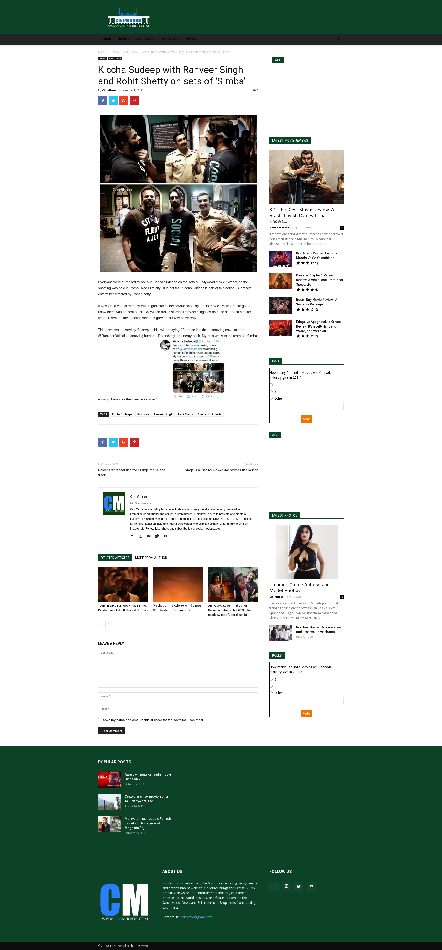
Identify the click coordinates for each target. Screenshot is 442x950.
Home (106, 39)
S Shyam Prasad (280, 227)
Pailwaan (143, 414)
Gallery (144, 39)
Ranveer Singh (163, 414)
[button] (338, 39)
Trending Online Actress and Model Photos (299, 587)
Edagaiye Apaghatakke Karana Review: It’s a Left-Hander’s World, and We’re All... (319, 326)
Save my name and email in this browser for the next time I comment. (153, 720)
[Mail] (150, 536)
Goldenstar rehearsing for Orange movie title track (131, 472)
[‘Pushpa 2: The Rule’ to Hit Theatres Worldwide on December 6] (178, 584)
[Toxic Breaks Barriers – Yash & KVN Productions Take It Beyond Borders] (123, 584)
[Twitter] (159, 536)
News (122, 39)
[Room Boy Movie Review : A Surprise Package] (280, 305)
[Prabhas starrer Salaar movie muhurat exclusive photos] (280, 633)
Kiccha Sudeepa (122, 414)
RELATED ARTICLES (115, 558)
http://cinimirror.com (141, 503)
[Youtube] (167, 536)
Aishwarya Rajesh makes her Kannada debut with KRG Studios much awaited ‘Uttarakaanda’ (230, 610)
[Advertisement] (306, 98)
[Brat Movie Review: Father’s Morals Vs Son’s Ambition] (280, 259)
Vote (306, 419)
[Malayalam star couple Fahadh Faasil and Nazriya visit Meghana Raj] (109, 824)
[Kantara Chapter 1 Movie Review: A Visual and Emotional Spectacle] (280, 281)
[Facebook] (134, 536)
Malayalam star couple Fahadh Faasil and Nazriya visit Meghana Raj (148, 823)
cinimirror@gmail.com (196, 917)
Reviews (168, 39)
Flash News (129, 52)
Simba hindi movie (209, 414)
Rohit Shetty (185, 414)
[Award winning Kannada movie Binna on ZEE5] (109, 780)
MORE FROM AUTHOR (151, 558)
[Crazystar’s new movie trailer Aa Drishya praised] (109, 802)
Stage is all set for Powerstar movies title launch (221, 470)
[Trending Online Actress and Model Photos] (306, 552)
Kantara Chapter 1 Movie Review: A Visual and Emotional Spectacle (319, 279)
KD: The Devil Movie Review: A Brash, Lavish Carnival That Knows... (301, 215)
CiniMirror (109, 90)
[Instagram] (142, 536)
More (190, 39)
